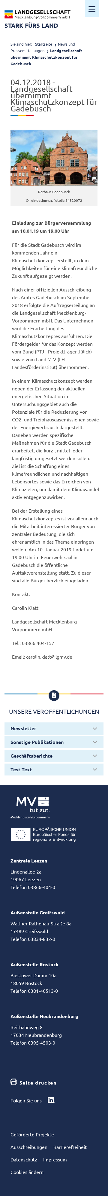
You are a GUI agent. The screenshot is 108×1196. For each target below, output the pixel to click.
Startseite (43, 43)
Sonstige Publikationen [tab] (37, 742)
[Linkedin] (51, 1100)
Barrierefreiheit (70, 1147)
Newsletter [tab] (23, 728)
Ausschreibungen (28, 1147)
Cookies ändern (27, 1172)
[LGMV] (37, 14)
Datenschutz (23, 1159)
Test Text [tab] (21, 769)
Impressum (55, 1159)
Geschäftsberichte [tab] (31, 756)
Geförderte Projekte (32, 1134)
